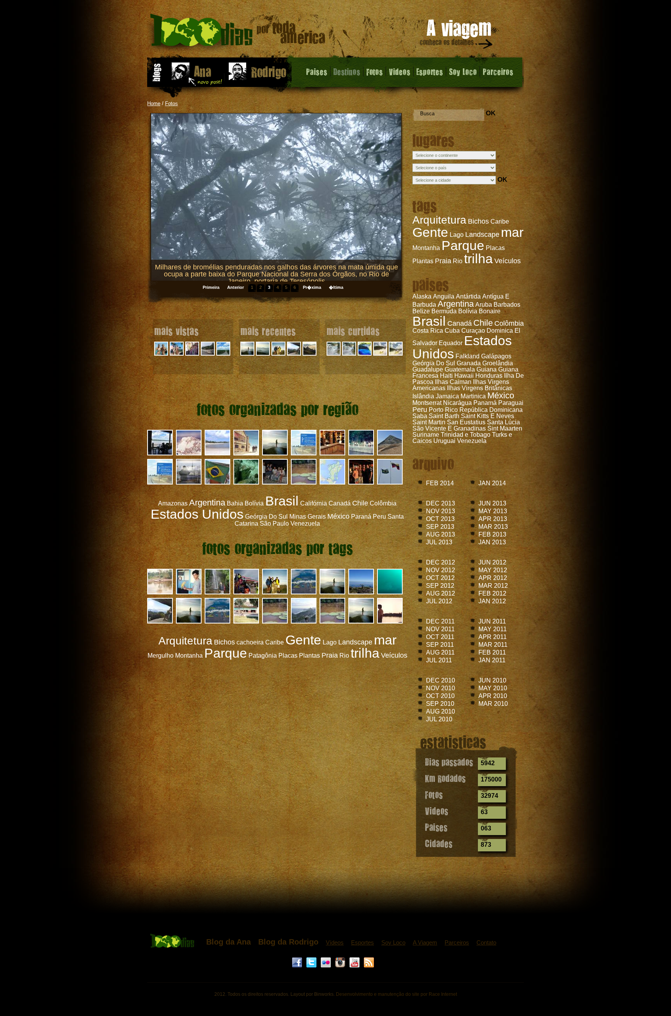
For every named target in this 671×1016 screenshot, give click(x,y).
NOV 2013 (440, 511)
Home (153, 103)
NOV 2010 (440, 688)
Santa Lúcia (503, 422)
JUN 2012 (492, 562)
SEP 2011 (440, 644)
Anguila (443, 296)
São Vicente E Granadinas (449, 428)
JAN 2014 (492, 483)
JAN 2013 (492, 542)
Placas (495, 248)
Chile (483, 323)
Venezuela (472, 441)
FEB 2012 (492, 593)
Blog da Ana (228, 942)
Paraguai (510, 402)
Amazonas (173, 503)
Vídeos (335, 942)
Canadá (459, 323)
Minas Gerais (307, 516)
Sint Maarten (504, 428)
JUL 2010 (439, 719)
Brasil (429, 321)
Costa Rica (427, 330)
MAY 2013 (492, 511)
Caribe (499, 221)
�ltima (336, 287)
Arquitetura (439, 220)
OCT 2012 (440, 578)
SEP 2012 (440, 585)
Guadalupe (427, 369)
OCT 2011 (440, 637)
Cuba (452, 330)
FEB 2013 (492, 534)
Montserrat (427, 402)
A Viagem (425, 942)
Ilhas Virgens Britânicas (479, 388)
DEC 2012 (440, 562)
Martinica (473, 396)
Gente (430, 232)
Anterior (235, 287)
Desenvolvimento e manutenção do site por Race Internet (396, 994)
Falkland (467, 356)
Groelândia (497, 363)
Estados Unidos (197, 514)
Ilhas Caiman (453, 382)
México (500, 395)
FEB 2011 (492, 652)
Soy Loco (463, 71)
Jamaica (447, 396)
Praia (443, 261)
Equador (450, 343)
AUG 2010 (440, 711)
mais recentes (268, 331)
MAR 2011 (493, 644)
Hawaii (464, 375)
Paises (316, 71)
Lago (457, 234)
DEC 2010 (440, 680)
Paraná (361, 516)
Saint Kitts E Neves (487, 416)
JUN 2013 (492, 503)
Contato (486, 942)
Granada (469, 363)
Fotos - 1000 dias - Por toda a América (238, 33)
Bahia (235, 503)
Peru (419, 409)
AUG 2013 (440, 534)
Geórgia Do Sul (433, 363)
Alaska (421, 296)
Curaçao (473, 330)
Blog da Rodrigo (288, 942)
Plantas (422, 261)
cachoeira (250, 642)
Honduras (488, 375)
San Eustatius (466, 422)
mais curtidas (353, 331)
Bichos (478, 221)
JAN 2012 (492, 601)
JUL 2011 (439, 660)
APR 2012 (492, 578)
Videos (399, 71)
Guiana (486, 369)
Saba (419, 416)
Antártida (468, 296)
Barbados (507, 304)
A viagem (456, 35)
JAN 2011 (492, 660)
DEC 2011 (440, 621)
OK (490, 113)
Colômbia (509, 323)
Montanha (426, 248)
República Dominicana (491, 409)
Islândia (423, 396)
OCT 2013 (440, 519)
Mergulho (161, 655)
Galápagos (496, 356)
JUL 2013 (439, 542)
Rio (457, 261)
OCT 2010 (440, 696)
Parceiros (498, 71)
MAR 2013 (493, 526)
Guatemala (460, 369)
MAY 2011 (492, 629)
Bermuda (444, 311)
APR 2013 (492, 519)
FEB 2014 (440, 483)
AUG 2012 (440, 593)
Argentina (456, 304)
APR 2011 (492, 637)
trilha (478, 258)
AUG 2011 (440, 652)
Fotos (374, 71)
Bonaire (490, 311)
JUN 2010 (492, 680)
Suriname (425, 434)
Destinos (346, 71)
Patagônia (263, 655)
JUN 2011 (492, 621)
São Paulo (274, 523)
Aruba (483, 304)
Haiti (446, 375)
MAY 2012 (492, 570)
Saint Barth (444, 416)
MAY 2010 (492, 688)
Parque (463, 245)
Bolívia (467, 311)
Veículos (507, 261)
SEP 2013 (440, 526)
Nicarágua (457, 402)
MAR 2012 (493, 585)
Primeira (211, 287)
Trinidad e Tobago (465, 434)
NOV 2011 (440, 629)
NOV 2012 (440, 570)
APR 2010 (492, 696)
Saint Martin (428, 422)
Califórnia (313, 503)
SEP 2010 (440, 703)
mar (512, 232)
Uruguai (444, 441)
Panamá (485, 402)
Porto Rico (443, 409)
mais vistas (176, 331)
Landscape (482, 234)
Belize (421, 311)
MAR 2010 (493, 703)
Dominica (500, 330)
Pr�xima (312, 287)
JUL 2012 (439, 601)
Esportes (429, 71)
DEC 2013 (440, 503)
